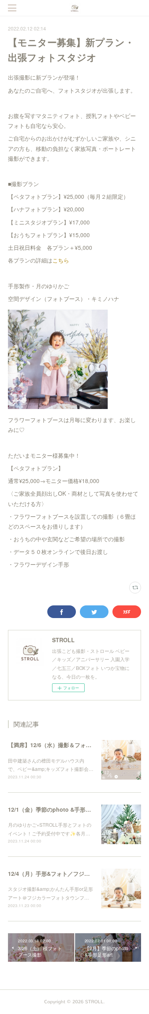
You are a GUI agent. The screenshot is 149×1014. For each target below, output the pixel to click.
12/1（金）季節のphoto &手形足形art (56, 809)
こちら (60, 260)
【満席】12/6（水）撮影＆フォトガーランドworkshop (77, 745)
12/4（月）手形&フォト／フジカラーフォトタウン (71, 873)
